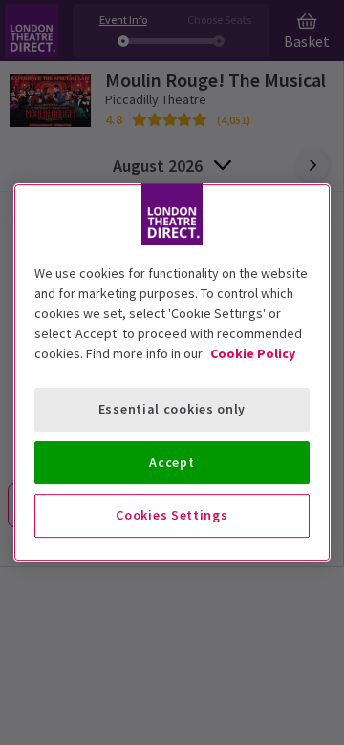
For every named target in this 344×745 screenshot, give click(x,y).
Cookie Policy (252, 353)
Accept (171, 462)
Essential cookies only (172, 408)
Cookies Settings (171, 514)
